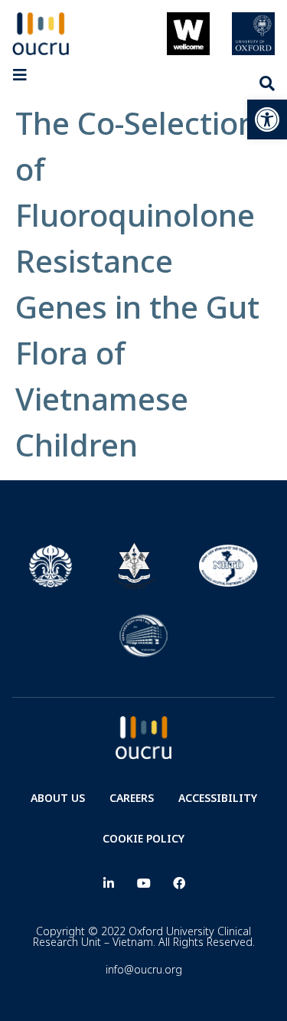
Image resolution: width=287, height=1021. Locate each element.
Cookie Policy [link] (143, 838)
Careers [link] (131, 797)
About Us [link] (58, 797)
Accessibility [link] (217, 797)
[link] (267, 119)
